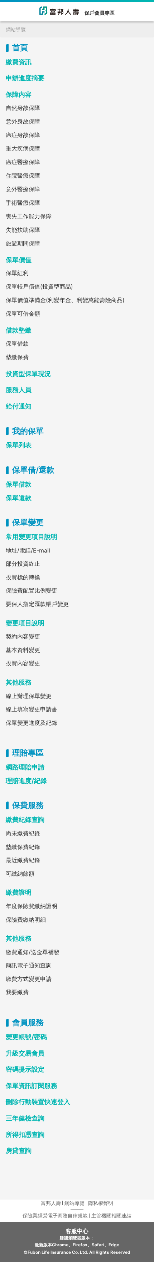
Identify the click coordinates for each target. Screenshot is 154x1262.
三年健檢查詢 (25, 1118)
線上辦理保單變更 (29, 695)
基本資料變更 (23, 649)
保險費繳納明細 (26, 919)
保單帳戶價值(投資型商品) (39, 286)
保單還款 (19, 498)
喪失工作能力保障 (29, 216)
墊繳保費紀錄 (23, 846)
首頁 (20, 47)
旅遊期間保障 (23, 243)
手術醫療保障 (23, 202)
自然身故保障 (23, 107)
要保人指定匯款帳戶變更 (37, 603)
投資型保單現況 (28, 373)
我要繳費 (17, 992)
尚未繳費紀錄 (23, 833)
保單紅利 (17, 272)
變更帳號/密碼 (26, 1036)
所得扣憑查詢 (25, 1134)
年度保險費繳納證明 (31, 906)
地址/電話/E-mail (28, 550)
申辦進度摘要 (25, 78)
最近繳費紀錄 (23, 860)
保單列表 (19, 445)
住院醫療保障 (23, 175)
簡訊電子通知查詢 (29, 965)
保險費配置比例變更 (31, 590)
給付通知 (19, 406)
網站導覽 (74, 1203)
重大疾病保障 (23, 148)
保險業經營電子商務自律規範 (55, 1215)
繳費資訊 (19, 62)
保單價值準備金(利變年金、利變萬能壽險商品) (65, 300)
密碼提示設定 (25, 1069)
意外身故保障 (23, 121)
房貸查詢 (19, 1150)
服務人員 (19, 389)
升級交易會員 (25, 1053)
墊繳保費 (17, 357)
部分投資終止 (23, 563)
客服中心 (77, 1231)
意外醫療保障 (23, 189)
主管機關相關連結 (111, 1215)
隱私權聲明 (100, 1203)
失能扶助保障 (23, 229)
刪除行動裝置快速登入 (38, 1101)
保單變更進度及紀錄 (31, 722)
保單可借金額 (23, 313)
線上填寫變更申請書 (31, 709)
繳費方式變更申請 (29, 978)
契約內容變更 (23, 636)
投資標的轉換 (23, 577)
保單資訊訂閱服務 (31, 1085)
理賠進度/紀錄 (26, 780)
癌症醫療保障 (23, 162)
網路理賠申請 (25, 767)
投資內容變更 (23, 663)
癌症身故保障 (23, 134)
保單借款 (17, 343)
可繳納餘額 (20, 873)
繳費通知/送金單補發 (32, 952)
